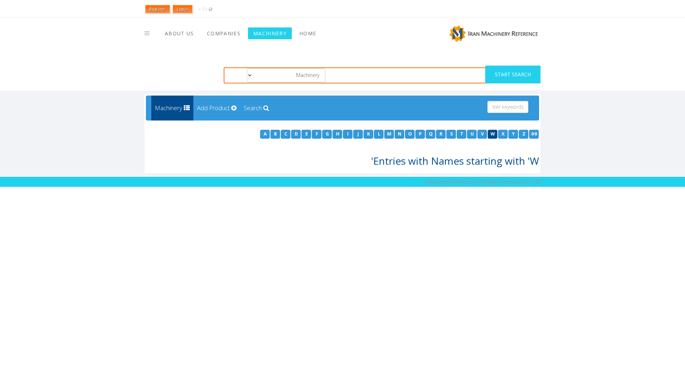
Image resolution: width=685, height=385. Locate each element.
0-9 (534, 134)
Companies (223, 33)
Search (253, 108)
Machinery (269, 33)
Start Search (513, 74)
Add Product (214, 108)
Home (307, 33)
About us (179, 33)
